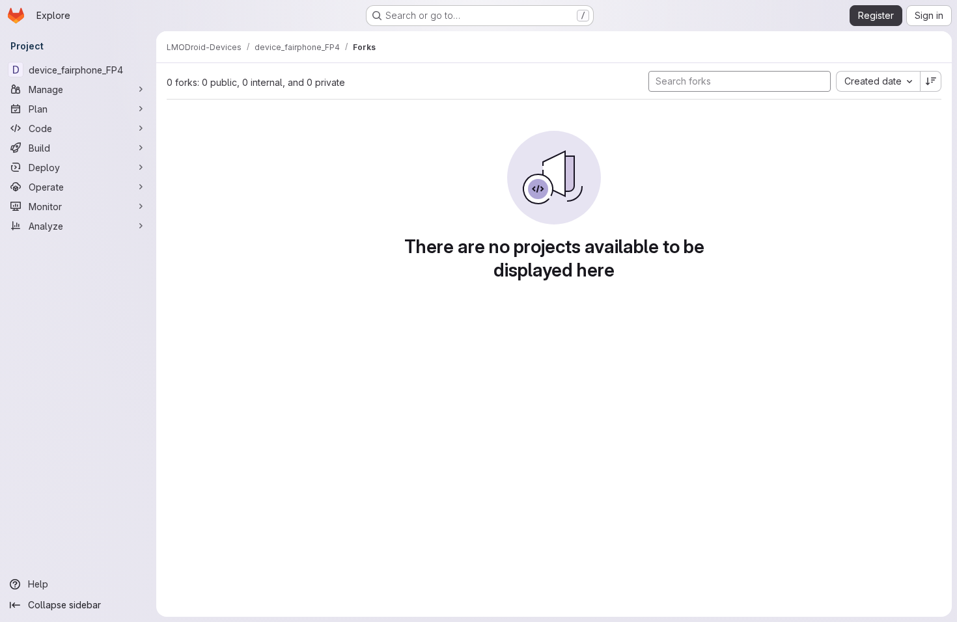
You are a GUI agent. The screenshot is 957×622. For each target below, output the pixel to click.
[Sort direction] (931, 81)
